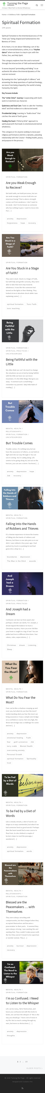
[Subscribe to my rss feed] (22, 1088)
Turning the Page (17, 1078)
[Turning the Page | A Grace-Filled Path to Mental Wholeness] (4, 3)
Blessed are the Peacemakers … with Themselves (20, 907)
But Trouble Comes (19, 443)
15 (26, 1062)
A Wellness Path (14, 14)
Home (4, 14)
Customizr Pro (27, 1082)
